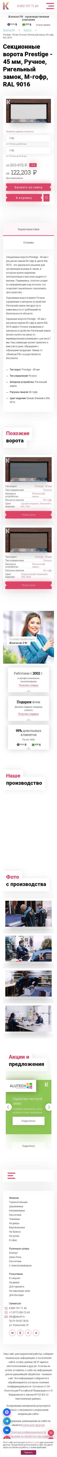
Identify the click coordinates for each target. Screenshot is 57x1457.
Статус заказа (43, 25)
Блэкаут (13, 1253)
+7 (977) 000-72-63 (19, 1312)
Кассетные (15, 1215)
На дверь (14, 1223)
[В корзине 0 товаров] (51, 1433)
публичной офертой (33, 1425)
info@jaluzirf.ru (17, 1317)
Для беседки (16, 1295)
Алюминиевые (17, 1210)
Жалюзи (14, 1198)
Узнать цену (28, 514)
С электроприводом (20, 1265)
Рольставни (16, 1274)
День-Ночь (15, 1257)
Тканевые (14, 1219)
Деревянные (16, 1206)
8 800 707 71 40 (27, 5)
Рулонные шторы (19, 1248)
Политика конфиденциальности (28, 1432)
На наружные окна (19, 1291)
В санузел (14, 1278)
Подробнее (28, 1120)
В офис (13, 1240)
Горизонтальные (18, 1202)
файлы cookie (33, 1442)
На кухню (14, 1236)
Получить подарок (28, 714)
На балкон (15, 1232)
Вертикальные (17, 1227)
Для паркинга (16, 1287)
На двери (14, 1282)
